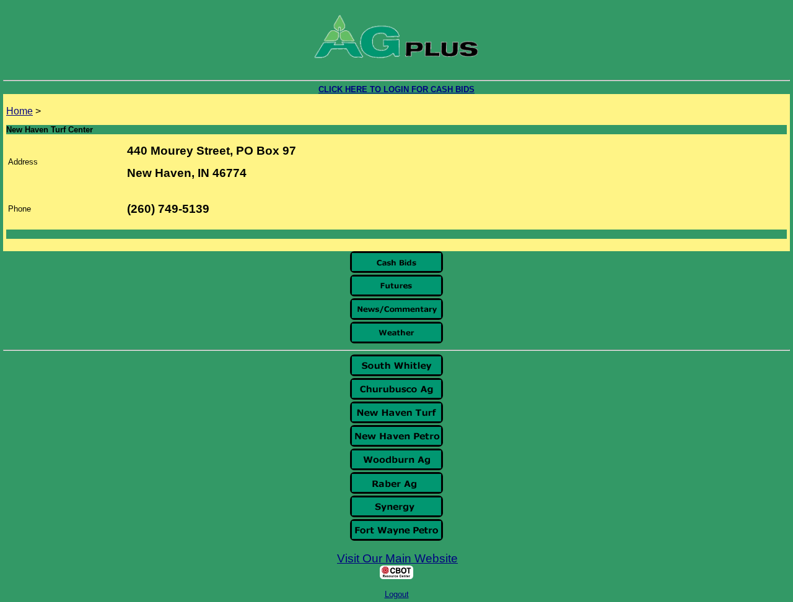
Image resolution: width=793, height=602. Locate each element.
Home (19, 111)
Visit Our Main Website (397, 558)
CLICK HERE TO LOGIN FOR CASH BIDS (396, 89)
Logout (397, 594)
